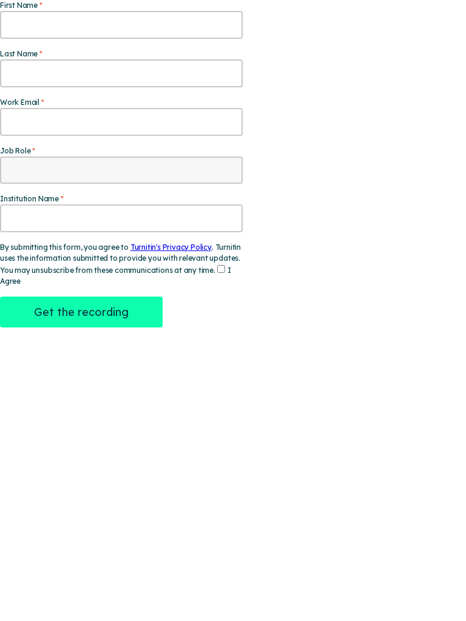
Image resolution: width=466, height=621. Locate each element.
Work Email (19, 102)
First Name (19, 5)
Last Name (19, 53)
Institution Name (29, 198)
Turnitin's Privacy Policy (171, 247)
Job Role (15, 150)
